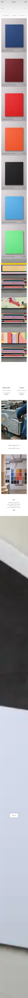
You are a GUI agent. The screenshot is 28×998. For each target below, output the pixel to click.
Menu (14, 2)
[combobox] (6, 15)
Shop (2, 8)
